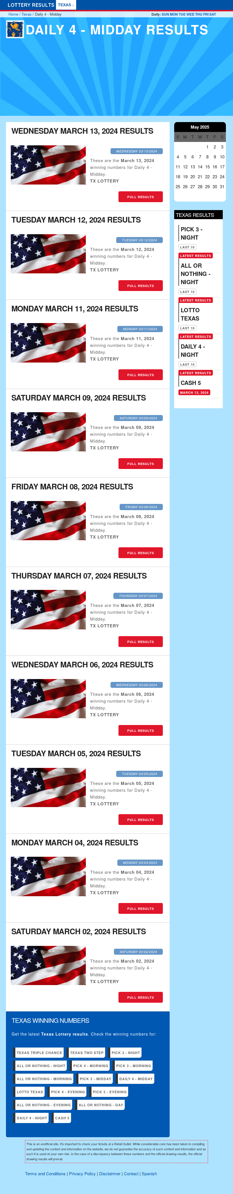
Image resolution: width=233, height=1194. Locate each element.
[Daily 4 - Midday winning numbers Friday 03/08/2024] (48, 538)
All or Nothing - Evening (44, 1104)
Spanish (149, 1173)
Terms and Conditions (45, 1173)
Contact (131, 1173)
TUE (182, 14)
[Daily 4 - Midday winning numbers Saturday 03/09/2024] (48, 450)
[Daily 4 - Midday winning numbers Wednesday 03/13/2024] (48, 183)
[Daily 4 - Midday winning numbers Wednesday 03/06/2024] (48, 716)
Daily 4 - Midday (136, 1078)
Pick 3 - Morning (133, 1065)
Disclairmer (109, 1173)
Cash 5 (62, 1117)
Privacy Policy (82, 1173)
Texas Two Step (87, 1052)
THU (198, 14)
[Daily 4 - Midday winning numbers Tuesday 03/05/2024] (48, 805)
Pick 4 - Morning (90, 1065)
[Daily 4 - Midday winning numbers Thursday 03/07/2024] (48, 627)
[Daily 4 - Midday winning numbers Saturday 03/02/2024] (48, 983)
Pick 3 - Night (126, 1052)
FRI (206, 14)
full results (140, 197)
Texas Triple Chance (39, 1052)
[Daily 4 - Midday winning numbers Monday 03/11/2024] (48, 361)
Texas (27, 14)
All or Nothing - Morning (44, 1078)
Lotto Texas (30, 1091)
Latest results (195, 256)
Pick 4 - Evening (68, 1091)
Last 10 (187, 247)
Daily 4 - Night (32, 1117)
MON (174, 14)
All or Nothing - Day (101, 1104)
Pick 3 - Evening (110, 1091)
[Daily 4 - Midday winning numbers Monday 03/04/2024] (48, 894)
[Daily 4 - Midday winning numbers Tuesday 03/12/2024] (48, 272)
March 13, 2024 (194, 392)
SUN (165, 14)
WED (190, 14)
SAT (212, 14)
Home (13, 14)
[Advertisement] (116, 82)
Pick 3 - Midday (95, 1078)
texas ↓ (66, 5)
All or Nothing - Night (41, 1065)
